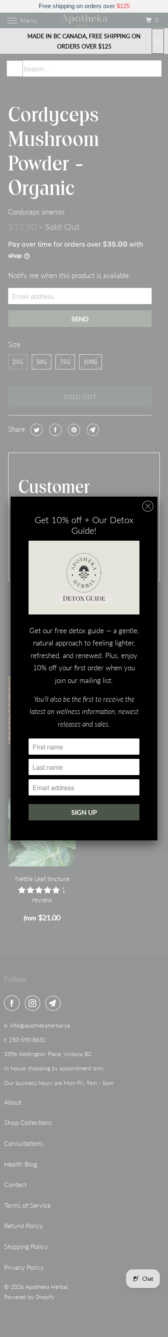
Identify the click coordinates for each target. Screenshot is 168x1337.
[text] (84, 6)
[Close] (147, 506)
